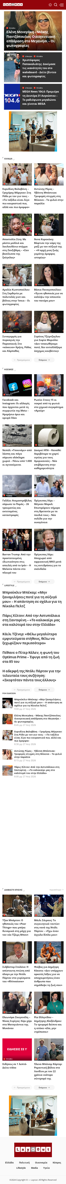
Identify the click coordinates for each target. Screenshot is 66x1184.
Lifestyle (28, 56)
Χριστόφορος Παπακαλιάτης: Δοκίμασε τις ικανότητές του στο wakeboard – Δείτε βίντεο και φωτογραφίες (39, 68)
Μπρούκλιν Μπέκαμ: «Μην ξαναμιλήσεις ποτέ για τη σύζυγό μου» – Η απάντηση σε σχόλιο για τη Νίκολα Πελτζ (32, 599)
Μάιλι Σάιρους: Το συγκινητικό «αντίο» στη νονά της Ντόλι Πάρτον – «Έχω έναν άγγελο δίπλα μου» (47, 927)
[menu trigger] (61, 5)
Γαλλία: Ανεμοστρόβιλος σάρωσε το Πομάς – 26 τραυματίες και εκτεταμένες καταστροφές (17, 508)
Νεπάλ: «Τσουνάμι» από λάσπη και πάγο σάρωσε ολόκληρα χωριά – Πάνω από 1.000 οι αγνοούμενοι (17, 457)
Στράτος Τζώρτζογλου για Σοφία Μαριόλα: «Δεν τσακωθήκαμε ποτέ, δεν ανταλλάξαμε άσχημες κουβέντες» (48, 343)
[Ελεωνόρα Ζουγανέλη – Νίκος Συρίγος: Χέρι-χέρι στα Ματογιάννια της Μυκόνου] (17, 1003)
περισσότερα (55, 889)
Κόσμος (9, 394)
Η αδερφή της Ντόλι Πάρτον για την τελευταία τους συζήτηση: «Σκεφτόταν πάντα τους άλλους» (31, 675)
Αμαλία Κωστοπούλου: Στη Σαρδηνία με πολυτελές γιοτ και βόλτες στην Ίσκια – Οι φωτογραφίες (16, 297)
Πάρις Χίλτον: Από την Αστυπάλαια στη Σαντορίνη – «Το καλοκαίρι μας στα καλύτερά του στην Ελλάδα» (31, 620)
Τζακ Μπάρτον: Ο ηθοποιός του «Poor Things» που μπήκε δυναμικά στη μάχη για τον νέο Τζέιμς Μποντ (16, 927)
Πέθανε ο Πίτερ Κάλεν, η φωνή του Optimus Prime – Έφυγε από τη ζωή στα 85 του (30, 657)
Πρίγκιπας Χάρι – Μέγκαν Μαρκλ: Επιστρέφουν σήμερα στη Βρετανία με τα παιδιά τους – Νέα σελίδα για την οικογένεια (47, 511)
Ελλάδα (12, 28)
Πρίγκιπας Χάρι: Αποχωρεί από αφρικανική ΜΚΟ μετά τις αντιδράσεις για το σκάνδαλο (47, 561)
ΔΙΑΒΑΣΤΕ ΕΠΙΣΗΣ (13, 889)
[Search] (56, 5)
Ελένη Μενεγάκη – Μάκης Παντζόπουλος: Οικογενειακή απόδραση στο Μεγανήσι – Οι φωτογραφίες (30, 39)
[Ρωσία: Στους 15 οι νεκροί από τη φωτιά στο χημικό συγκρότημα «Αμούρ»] (49, 385)
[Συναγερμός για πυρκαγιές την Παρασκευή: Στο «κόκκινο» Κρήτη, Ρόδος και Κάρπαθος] (17, 322)
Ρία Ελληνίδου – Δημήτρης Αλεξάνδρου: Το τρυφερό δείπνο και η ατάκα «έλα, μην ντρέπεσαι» (48, 1024)
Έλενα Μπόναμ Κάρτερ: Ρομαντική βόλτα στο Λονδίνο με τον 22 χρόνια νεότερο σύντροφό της (48, 1071)
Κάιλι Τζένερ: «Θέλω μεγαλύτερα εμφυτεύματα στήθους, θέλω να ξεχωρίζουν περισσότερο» (29, 638)
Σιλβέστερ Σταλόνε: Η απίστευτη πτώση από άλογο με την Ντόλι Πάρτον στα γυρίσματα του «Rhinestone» (16, 974)
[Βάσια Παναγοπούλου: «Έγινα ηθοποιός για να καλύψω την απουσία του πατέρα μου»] (49, 275)
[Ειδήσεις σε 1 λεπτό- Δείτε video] (17, 1049)
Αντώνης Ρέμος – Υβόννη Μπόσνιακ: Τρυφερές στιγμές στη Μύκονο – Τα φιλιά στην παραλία (48, 196)
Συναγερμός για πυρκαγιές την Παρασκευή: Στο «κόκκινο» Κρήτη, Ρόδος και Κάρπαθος (16, 343)
